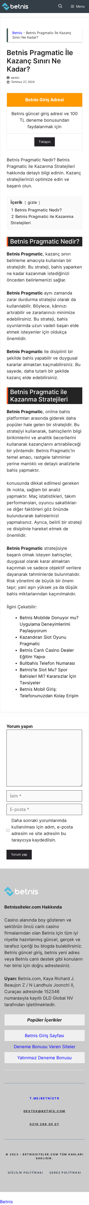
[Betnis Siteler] (18, 6)
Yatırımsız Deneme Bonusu (44, 1057)
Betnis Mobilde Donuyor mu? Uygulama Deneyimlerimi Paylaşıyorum (49, 624)
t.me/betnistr (45, 1098)
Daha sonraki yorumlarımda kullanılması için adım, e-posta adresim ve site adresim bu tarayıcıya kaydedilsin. (42, 830)
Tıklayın (45, 142)
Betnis (17, 33)
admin (15, 77)
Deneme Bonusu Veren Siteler (44, 1046)
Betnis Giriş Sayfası (44, 1035)
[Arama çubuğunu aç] (60, 6)
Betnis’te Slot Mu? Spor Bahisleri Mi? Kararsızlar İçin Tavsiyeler (48, 676)
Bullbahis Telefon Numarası (47, 663)
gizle (32, 202)
